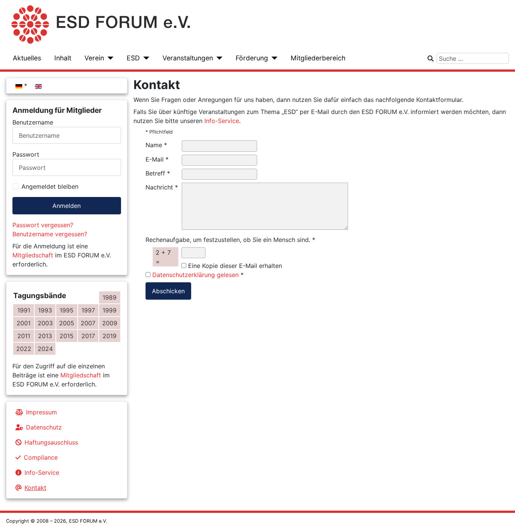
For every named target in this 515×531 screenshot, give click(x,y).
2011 (23, 336)
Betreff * (158, 173)
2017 (88, 336)
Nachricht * (162, 187)
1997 (88, 310)
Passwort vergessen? (42, 225)
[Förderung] (272, 58)
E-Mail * (157, 159)
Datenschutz (44, 427)
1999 (109, 310)
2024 (45, 348)
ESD (133, 58)
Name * (156, 145)
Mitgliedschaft (32, 255)
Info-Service (42, 472)
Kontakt (35, 487)
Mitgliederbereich (318, 58)
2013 (45, 336)
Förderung (252, 58)
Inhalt (62, 58)
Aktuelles (27, 58)
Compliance (41, 457)
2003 (45, 323)
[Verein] (108, 58)
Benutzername (32, 122)
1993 (45, 310)
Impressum (41, 412)
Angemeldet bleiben (49, 186)
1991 (23, 310)
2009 (109, 323)
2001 (24, 323)
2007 (88, 323)
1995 (67, 310)
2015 (67, 336)
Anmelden (66, 205)
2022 (23, 348)
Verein (94, 58)
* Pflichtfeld (159, 132)
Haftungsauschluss (51, 442)
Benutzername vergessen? (49, 234)
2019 (109, 336)
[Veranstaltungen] (217, 58)
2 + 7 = (163, 257)
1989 (109, 297)
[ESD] (144, 58)
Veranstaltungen (187, 58)
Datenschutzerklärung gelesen (195, 275)
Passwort (25, 154)
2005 (66, 323)
